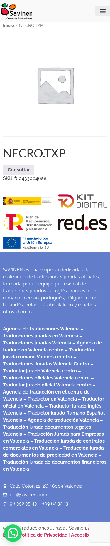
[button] (102, 11)
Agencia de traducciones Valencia (41, 329)
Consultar (19, 170)
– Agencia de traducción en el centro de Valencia (49, 392)
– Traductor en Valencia (49, 399)
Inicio (8, 25)
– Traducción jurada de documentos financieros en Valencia (54, 462)
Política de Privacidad (43, 535)
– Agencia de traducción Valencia (60, 420)
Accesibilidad (86, 535)
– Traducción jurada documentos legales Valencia (53, 427)
